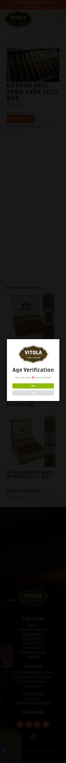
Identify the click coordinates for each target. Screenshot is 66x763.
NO (33, 393)
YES (33, 386)
